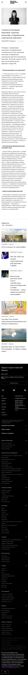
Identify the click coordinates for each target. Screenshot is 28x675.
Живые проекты (5, 612)
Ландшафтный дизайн (7, 481)
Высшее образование (7, 440)
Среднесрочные (5, 477)
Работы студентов (4, 413)
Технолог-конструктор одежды (9, 545)
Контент (3, 512)
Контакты (4, 587)
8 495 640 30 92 (19, 396)
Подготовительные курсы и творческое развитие (11, 475)
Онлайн (3, 523)
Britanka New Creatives (7, 630)
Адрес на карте (19, 400)
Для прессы (4, 577)
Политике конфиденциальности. (10, 667)
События (3, 403)
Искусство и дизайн (6, 443)
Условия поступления (7, 594)
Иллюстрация (4, 457)
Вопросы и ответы (6, 601)
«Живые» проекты (6, 626)
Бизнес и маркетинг (6, 446)
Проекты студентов (6, 622)
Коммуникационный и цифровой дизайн (11, 455)
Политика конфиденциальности (9, 640)
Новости (3, 568)
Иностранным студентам (7, 597)
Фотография (4, 529)
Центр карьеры (5, 610)
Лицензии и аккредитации (8, 575)
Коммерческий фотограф (8, 547)
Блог (3, 225)
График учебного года (7, 599)
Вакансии (3, 585)
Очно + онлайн (5, 530)
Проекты (17, 244)
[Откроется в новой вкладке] (2, 390)
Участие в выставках (6, 615)
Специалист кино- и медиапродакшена (11, 539)
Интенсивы (4, 505)
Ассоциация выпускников (8, 608)
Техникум (3, 537)
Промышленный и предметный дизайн (11, 468)
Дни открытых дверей (4, 398)
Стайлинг (3, 494)
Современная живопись (7, 495)
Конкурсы (4, 614)
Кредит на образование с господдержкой (12, 645)
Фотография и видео (6, 466)
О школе (3, 565)
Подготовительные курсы (8, 445)
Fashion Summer (5, 632)
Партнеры (4, 581)
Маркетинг (4, 499)
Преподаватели (5, 574)
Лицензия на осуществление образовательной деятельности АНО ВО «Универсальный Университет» (13, 649)
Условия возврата (6, 643)
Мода (2, 508)
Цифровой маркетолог (7, 543)
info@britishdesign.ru (20, 398)
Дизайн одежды (5, 492)
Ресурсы (3, 579)
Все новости (9, 225)
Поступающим (5, 591)
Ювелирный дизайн (6, 463)
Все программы (5, 448)
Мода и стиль (4, 461)
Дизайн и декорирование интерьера (10, 470)
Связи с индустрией (6, 583)
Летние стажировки (6, 617)
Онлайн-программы (6, 487)
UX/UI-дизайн (4, 497)
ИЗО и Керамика (5, 479)
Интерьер (4, 517)
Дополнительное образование (9, 452)
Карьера (3, 605)
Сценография (4, 465)
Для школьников (5, 553)
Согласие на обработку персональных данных (13, 638)
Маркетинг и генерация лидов (9, 525)
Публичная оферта (6, 642)
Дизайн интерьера (6, 490)
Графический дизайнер (7, 541)
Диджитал (4, 515)
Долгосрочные (5, 559)
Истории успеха (3, 408)
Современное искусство (7, 459)
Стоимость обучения (7, 596)
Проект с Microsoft (6, 634)
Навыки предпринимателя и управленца (11, 521)
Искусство (4, 527)
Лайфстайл (4, 519)
